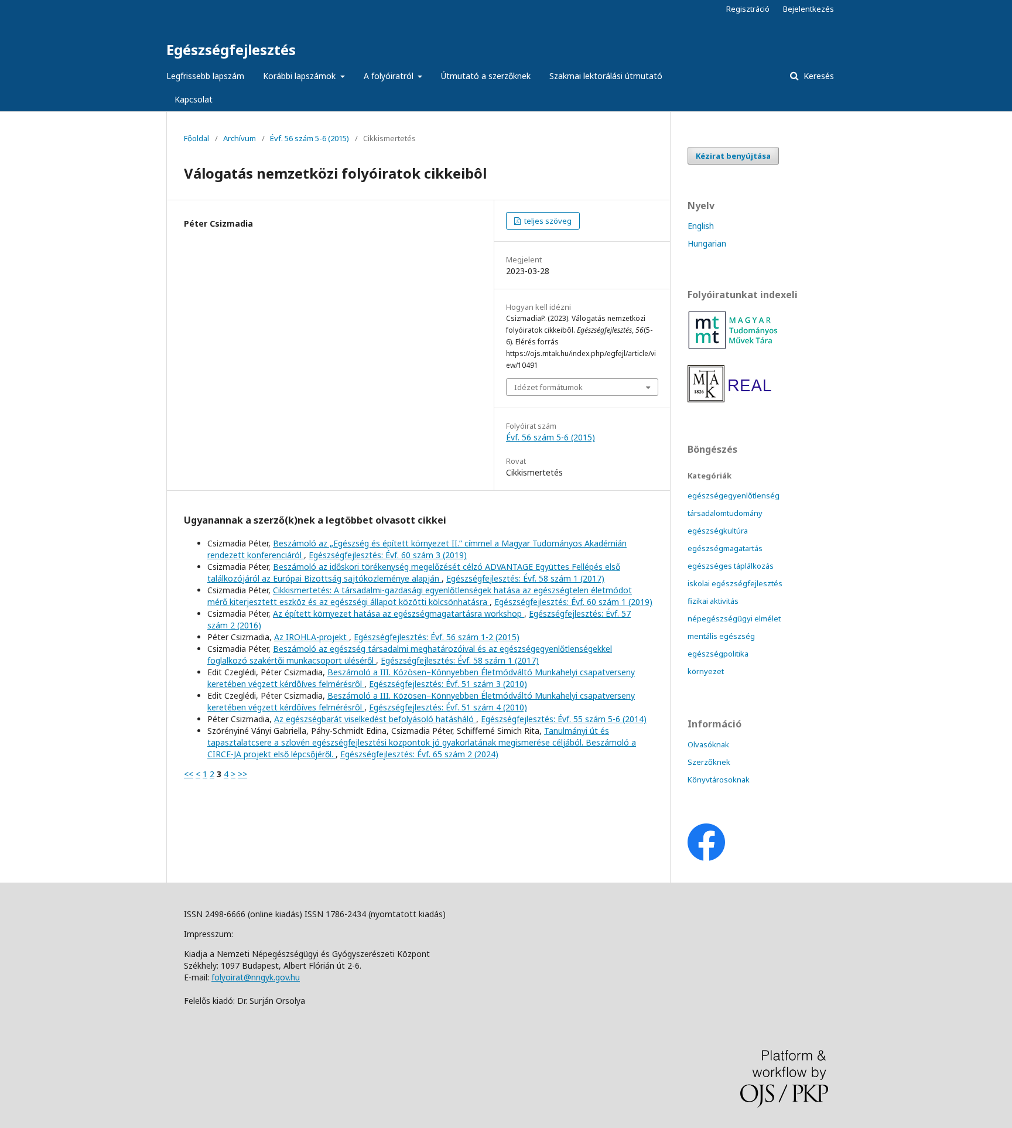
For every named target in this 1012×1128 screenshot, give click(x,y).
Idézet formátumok (548, 387)
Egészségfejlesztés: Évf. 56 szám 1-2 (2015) (436, 636)
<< (188, 774)
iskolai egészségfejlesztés (735, 583)
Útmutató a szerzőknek (486, 75)
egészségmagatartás (725, 548)
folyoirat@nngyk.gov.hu (255, 977)
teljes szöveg (547, 221)
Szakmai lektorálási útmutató (605, 75)
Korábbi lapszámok (300, 75)
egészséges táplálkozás (731, 565)
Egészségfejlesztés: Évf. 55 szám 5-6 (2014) (564, 718)
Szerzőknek (709, 762)
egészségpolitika (718, 653)
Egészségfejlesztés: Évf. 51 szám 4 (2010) (448, 707)
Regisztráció (748, 9)
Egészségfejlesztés (231, 49)
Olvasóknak (708, 744)
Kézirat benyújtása (733, 156)
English (701, 225)
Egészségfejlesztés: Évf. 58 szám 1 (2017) (525, 578)
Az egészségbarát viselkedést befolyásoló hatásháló (375, 718)
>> (242, 774)
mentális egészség (721, 636)
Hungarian (707, 243)
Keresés (817, 75)
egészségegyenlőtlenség (733, 495)
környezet (706, 671)
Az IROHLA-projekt (311, 636)
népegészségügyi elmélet (734, 618)
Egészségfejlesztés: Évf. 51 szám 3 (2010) (448, 683)
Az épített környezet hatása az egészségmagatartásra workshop (398, 613)
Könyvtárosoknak (719, 779)
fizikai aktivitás (713, 601)
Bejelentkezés (808, 9)
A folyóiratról (390, 75)
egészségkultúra (718, 530)
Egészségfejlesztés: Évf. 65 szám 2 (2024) (419, 754)
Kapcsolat (194, 99)
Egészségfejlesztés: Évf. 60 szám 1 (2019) (573, 601)
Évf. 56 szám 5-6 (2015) (309, 138)
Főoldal (196, 138)
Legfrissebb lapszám (205, 75)
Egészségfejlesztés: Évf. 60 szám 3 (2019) (388, 554)
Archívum (239, 138)
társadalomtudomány (725, 513)
